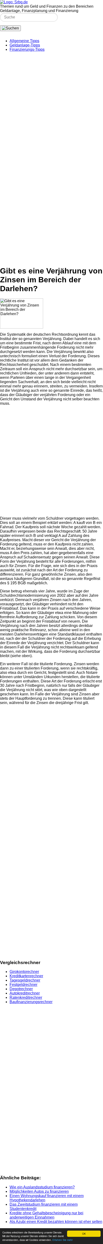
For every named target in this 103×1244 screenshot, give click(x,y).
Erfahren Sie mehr (62, 1240)
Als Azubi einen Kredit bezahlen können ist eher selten (56, 1222)
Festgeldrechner (23, 985)
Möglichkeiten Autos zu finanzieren (39, 1191)
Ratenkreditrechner (26, 997)
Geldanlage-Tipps (25, 45)
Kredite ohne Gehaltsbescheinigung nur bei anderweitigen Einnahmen (46, 1215)
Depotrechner (21, 989)
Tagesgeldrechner (25, 980)
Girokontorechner (24, 972)
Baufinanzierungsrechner (31, 1002)
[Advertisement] (51, 107)
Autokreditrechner (25, 993)
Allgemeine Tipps (24, 41)
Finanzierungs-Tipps (27, 49)
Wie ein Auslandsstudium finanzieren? (42, 1187)
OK (84, 1233)
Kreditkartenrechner (26, 976)
